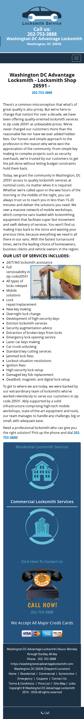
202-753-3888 (42, 34)
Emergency (25, 678)
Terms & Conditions (21, 683)
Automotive (66, 673)
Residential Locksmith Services (42, 446)
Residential (27, 673)
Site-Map (60, 683)
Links (72, 683)
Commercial (47, 673)
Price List (44, 683)
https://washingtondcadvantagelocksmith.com (42, 664)
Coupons (42, 678)
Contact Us (59, 678)
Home (13, 673)
